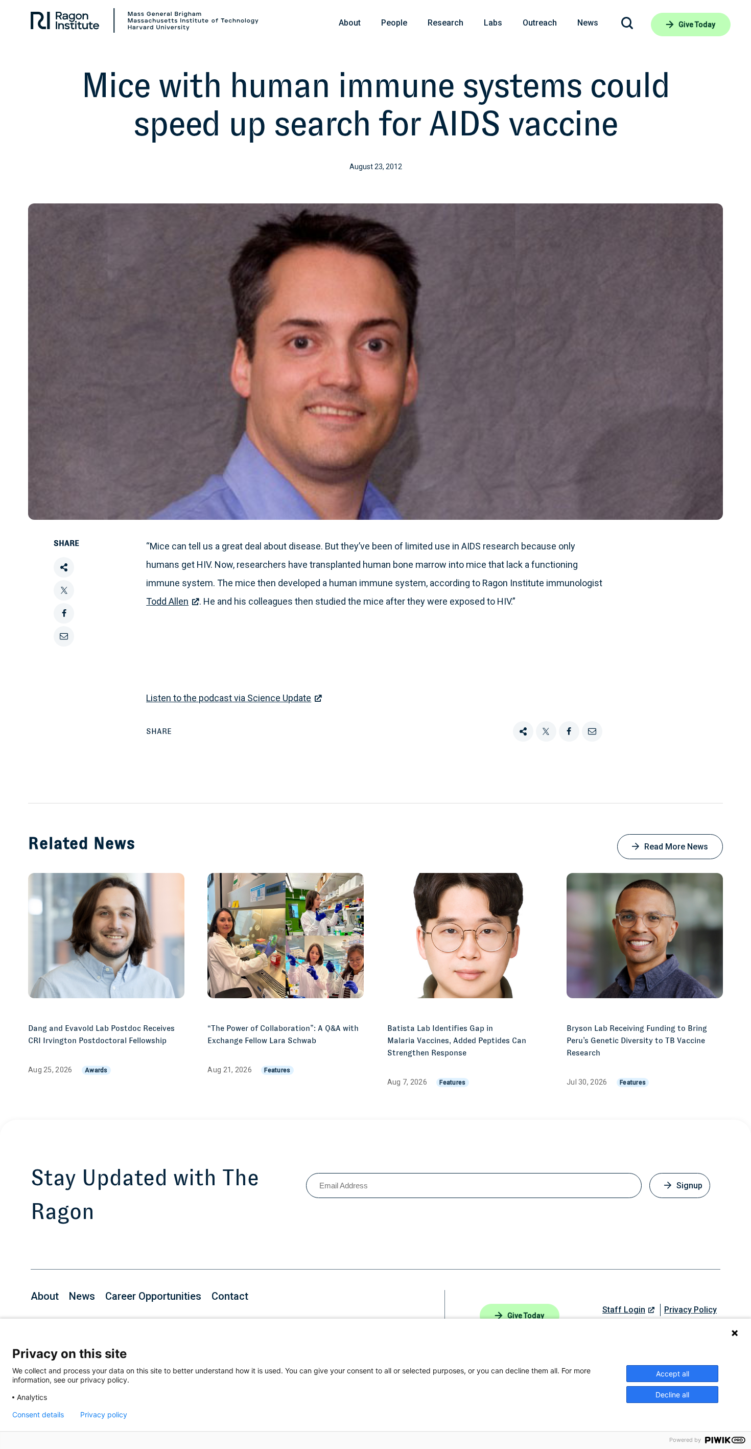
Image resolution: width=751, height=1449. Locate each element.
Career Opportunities (153, 1296)
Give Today (696, 24)
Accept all (672, 1373)
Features (277, 1070)
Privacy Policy (690, 1310)
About (45, 1296)
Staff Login (623, 1310)
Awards (96, 1070)
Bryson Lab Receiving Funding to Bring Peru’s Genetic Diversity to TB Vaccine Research (637, 1040)
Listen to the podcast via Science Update (228, 698)
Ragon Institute (145, 23)
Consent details (38, 1415)
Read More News (676, 847)
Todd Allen (167, 601)
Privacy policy (103, 1415)
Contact (230, 1296)
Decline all (672, 1394)
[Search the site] (627, 24)
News (82, 1296)
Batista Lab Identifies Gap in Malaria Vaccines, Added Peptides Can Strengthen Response (456, 1040)
